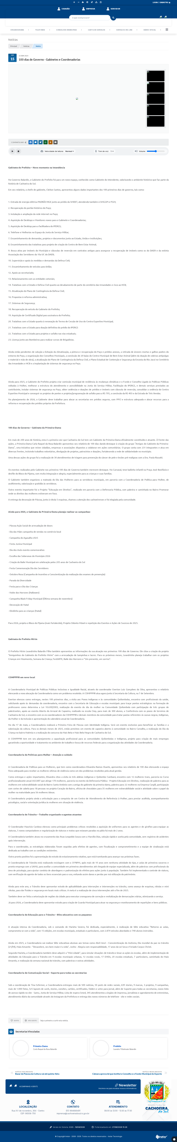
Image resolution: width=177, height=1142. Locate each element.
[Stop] (18, 151)
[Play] (12, 151)
